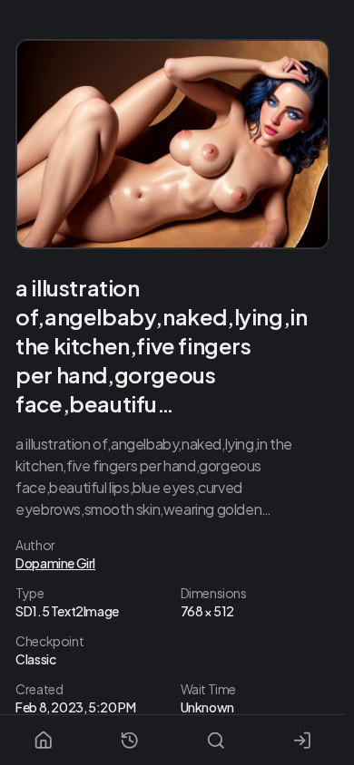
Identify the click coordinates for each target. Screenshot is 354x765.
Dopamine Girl (55, 563)
